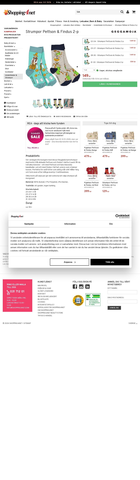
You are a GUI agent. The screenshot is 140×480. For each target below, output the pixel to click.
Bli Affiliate (43, 299)
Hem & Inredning (70, 21)
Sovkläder (9, 72)
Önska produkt (12, 110)
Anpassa (68, 262)
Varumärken (108, 21)
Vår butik (10, 117)
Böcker (7, 81)
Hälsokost (41, 21)
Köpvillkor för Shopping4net (51, 307)
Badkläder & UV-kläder (12, 54)
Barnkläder (87, 25)
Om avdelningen (13, 113)
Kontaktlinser (30, 21)
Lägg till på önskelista (39, 116)
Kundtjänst (11, 103)
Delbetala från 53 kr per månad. (96, 79)
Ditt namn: (112, 288)
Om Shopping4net (46, 310)
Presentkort (11, 38)
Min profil (42, 286)
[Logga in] (127, 12)
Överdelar (9, 65)
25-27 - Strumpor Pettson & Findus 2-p (113, 48)
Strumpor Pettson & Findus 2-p (126, 25)
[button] (134, 12)
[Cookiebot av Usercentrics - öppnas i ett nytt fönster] (117, 216)
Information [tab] (70, 224)
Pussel (7, 91)
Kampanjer (120, 21)
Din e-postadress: (116, 298)
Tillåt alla (110, 262)
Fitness (58, 21)
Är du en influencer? (47, 297)
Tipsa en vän (81, 116)
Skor (7, 69)
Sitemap (27, 323)
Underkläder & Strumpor (103, 25)
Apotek (51, 21)
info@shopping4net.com (18, 308)
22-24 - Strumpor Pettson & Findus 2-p (113, 41)
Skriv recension (63, 116)
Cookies (41, 302)
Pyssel (7, 94)
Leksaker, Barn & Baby (91, 21)
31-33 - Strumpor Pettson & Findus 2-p (113, 62)
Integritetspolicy (46, 305)
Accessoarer (10, 50)
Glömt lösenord (45, 291)
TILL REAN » (33, 148)
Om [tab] (111, 224)
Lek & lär (8, 84)
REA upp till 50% (42, 2)
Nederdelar (10, 62)
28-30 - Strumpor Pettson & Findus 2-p (113, 55)
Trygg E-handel (45, 316)
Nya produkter (12, 35)
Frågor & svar (12, 106)
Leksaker (8, 87)
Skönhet (18, 21)
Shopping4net (55, 25)
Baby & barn (9, 43)
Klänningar (9, 59)
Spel (6, 97)
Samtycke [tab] (29, 224)
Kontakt (42, 294)
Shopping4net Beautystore (50, 313)
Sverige (132, 323)
